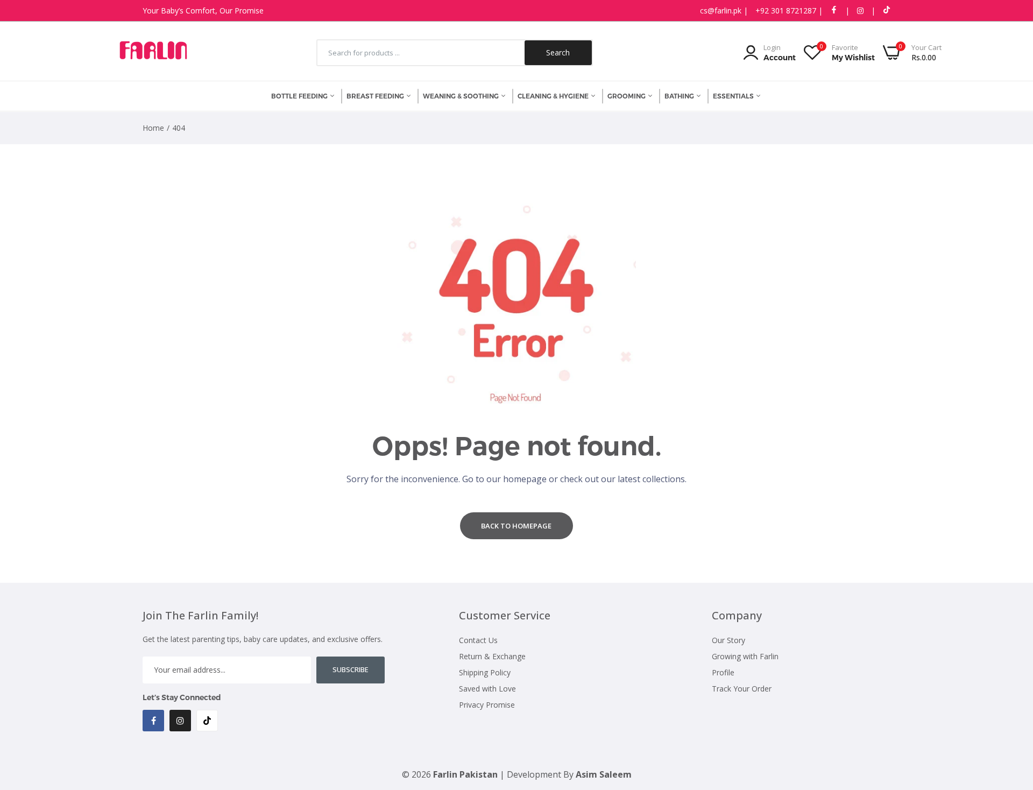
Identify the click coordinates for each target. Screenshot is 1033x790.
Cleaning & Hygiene (554, 96)
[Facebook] (153, 720)
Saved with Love (487, 688)
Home (153, 128)
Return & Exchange (492, 656)
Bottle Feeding (300, 96)
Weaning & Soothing (461, 96)
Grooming (627, 96)
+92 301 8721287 (786, 10)
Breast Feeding (376, 96)
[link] (1011, 712)
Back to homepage (516, 526)
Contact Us (478, 640)
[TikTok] (207, 720)
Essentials (734, 96)
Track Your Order (742, 688)
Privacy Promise (487, 705)
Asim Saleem (604, 774)
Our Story (728, 640)
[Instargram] (180, 720)
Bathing (680, 96)
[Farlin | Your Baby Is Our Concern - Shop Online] (153, 52)
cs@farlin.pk (722, 10)
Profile (723, 672)
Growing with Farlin (745, 656)
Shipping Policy (485, 672)
